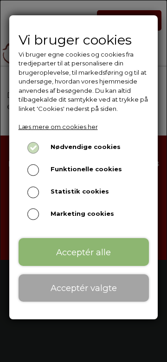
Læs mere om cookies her (58, 126)
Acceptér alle (83, 252)
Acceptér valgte (84, 288)
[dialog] (83, 181)
